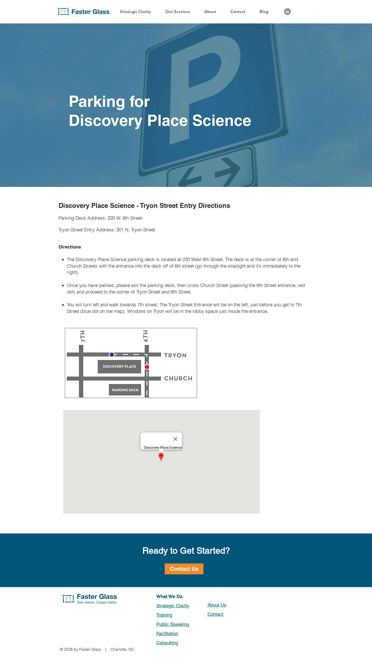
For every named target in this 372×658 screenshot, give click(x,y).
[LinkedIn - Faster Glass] (287, 11)
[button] (180, 11)
